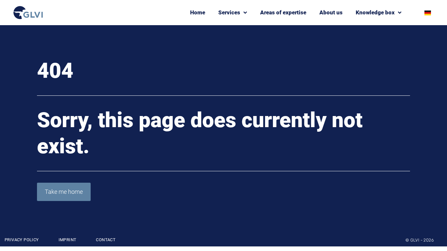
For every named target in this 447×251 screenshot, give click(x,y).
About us (331, 12)
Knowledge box (375, 12)
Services (229, 12)
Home (197, 12)
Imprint (68, 239)
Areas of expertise (283, 12)
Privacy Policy (22, 239)
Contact (106, 239)
